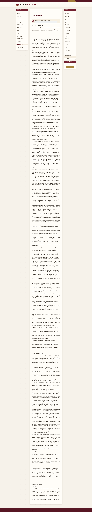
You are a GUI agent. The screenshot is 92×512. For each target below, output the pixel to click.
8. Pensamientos (67, 22)
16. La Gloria (66, 35)
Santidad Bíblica (19, 35)
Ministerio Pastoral (20, 24)
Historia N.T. (19, 22)
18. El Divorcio (67, 38)
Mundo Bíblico (19, 19)
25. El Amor (66, 49)
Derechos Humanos (20, 49)
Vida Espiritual (19, 36)
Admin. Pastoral (19, 27)
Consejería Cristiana (20, 39)
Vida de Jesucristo (20, 44)
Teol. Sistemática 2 (20, 42)
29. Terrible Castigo (68, 55)
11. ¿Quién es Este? (68, 27)
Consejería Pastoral (20, 38)
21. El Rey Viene (67, 42)
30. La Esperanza (67, 56)
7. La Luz (66, 21)
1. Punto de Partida (68, 11)
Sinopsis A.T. (19, 13)
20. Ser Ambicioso (67, 41)
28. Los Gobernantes (68, 53)
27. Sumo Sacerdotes (68, 52)
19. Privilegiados (67, 39)
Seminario (28, 4)
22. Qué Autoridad (67, 44)
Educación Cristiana (20, 33)
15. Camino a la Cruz (68, 33)
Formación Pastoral (20, 25)
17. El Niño (66, 36)
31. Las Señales (67, 58)
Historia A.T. (19, 21)
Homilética (18, 30)
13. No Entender (67, 30)
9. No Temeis (67, 24)
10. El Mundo (67, 25)
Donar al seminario (70, 67)
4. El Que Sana (67, 16)
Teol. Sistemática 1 (20, 41)
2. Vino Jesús (67, 13)
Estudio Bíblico (19, 11)
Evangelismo (19, 16)
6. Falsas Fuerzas (67, 19)
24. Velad (66, 47)
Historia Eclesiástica (20, 47)
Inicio (32, 11)
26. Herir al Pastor (67, 50)
